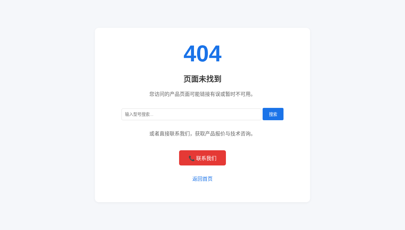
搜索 (273, 114)
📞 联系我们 (202, 158)
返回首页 (202, 179)
